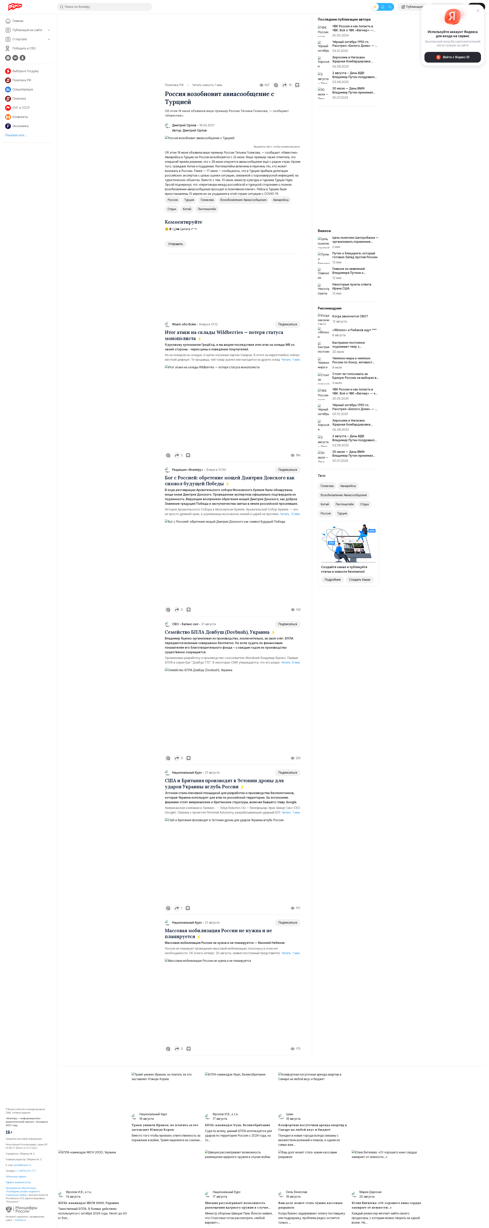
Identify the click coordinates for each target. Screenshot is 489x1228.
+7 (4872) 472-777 (26, 1170)
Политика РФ (21, 80)
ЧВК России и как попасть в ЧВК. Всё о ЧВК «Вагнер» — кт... (352, 30)
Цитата (184, 229)
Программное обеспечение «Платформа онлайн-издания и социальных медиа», (23, 1191)
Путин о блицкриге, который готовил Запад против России (354, 255)
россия (173, 200)
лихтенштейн (207, 209)
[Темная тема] (390, 7)
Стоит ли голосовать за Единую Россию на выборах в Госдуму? (354, 378)
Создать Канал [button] (359, 580)
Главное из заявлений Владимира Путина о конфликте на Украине (349, 273)
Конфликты (20, 117)
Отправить (175, 244)
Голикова (207, 200)
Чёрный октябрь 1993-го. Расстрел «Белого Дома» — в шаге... (354, 46)
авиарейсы (281, 200)
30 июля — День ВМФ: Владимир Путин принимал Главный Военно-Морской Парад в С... (352, 458)
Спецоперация (22, 89)
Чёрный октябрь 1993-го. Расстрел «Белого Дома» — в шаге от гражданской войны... (354, 409)
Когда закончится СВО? (350, 316)
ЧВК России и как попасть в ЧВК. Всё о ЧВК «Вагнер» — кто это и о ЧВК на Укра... (355, 393)
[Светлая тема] (375, 7)
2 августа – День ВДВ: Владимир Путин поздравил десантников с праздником (353, 440)
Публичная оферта (16, 1176)
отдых (172, 209)
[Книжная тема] (382, 7)
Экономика (20, 126)
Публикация (414, 7)
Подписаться (287, 324)
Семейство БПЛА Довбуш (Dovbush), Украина (218, 632)
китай (187, 209)
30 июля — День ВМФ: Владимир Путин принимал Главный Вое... (352, 92)
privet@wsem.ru (22, 1165)
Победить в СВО (24, 48)
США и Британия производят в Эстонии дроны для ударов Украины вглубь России (224, 783)
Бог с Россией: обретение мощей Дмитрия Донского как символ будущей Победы (230, 481)
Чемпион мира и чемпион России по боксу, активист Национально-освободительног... (352, 364)
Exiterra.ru (20, 1220)
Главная (17, 21)
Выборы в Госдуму (25, 71)
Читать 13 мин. (290, 514)
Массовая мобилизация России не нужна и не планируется (218, 933)
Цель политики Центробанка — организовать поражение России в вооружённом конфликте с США (355, 244)
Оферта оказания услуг (18, 1182)
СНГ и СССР (21, 108)
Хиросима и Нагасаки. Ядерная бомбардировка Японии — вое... (351, 61)
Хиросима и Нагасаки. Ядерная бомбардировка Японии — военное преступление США (351, 426)
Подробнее (333, 580)
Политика (19, 99)
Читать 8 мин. (290, 662)
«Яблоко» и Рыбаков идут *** (354, 330)
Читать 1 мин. (291, 360)
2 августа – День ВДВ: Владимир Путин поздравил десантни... (353, 77)
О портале (19, 39)
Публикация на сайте (27, 30)
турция (189, 200)
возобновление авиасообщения (243, 200)
